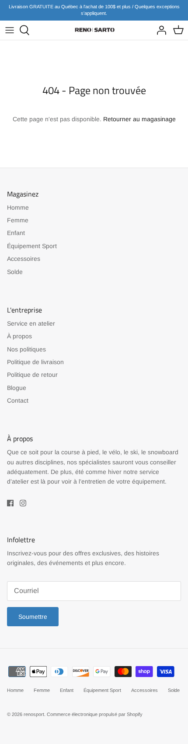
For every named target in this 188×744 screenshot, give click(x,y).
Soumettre (32, 616)
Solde (15, 271)
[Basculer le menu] (9, 30)
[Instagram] (23, 503)
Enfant (16, 232)
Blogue (16, 387)
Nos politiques (26, 349)
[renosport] (94, 30)
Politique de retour (32, 374)
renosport (34, 714)
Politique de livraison (35, 361)
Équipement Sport (32, 245)
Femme (17, 220)
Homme (18, 207)
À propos (19, 336)
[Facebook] (10, 503)
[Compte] (159, 30)
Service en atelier (31, 323)
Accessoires (23, 258)
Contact (17, 400)
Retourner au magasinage (139, 119)
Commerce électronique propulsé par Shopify (95, 714)
